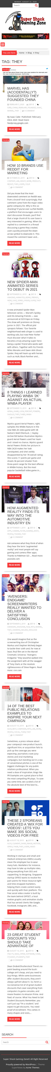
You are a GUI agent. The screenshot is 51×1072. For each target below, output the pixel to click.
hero (9, 300)
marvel (10, 111)
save (15, 300)
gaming (29, 531)
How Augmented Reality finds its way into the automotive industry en (23, 515)
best (14, 729)
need (17, 954)
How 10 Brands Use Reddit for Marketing (25, 169)
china (15, 107)
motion (36, 843)
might (23, 181)
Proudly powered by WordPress (21, 1064)
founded (32, 107)
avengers (11, 627)
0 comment (30, 111)
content (11, 181)
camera (15, 531)
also (9, 729)
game (16, 411)
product (36, 181)
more (29, 181)
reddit (10, 184)
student (11, 957)
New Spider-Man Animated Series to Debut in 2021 (22, 285)
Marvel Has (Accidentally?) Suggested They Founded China (23, 93)
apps (9, 531)
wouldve (33, 630)
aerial (10, 411)
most (36, 531)
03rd (9, 107)
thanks (17, 534)
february (23, 107)
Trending (6, 69)
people (10, 534)
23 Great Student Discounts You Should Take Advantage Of (24, 940)
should (10, 414)
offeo (10, 846)
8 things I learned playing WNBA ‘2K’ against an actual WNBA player (24, 397)
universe (16, 630)
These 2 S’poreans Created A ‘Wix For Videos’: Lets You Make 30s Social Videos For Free (25, 828)
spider (27, 300)
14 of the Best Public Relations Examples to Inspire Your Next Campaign (24, 713)
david (23, 843)
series (20, 300)
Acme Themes (32, 1067)
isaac (39, 107)
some (37, 954)
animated (20, 297)
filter (22, 531)
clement (16, 843)
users (22, 184)
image (29, 843)
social (17, 732)
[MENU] (3, 44)
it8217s (10, 954)
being (28, 297)
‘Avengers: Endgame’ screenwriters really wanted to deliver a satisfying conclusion (24, 608)
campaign (21, 729)
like (17, 181)
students (20, 957)
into (33, 627)
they (17, 111)
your (27, 184)
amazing (11, 297)
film (28, 627)
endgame (21, 627)
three (23, 414)
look (22, 411)
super (33, 300)
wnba (28, 414)
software (30, 954)
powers (36, 411)
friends (35, 297)
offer (22, 954)
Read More (14, 129)
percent (28, 411)
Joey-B (31, 104)
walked (24, 630)
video (32, 846)
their (23, 732)
